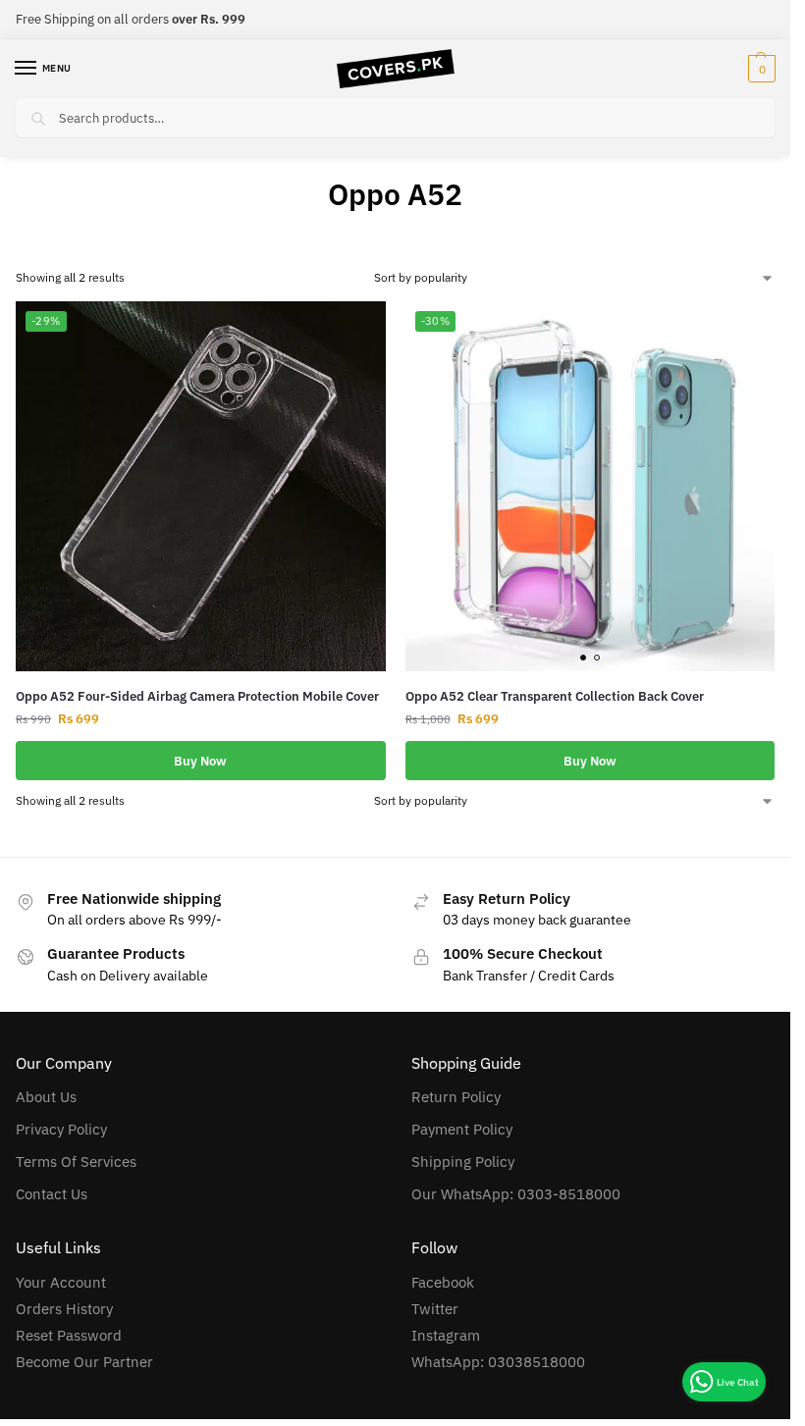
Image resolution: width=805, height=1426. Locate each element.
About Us (46, 1096)
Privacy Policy (61, 1129)
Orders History (64, 1308)
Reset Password (69, 1335)
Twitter (434, 1308)
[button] (759, 68)
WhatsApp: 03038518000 (498, 1361)
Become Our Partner (84, 1361)
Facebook (442, 1282)
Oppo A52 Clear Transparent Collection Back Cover (554, 696)
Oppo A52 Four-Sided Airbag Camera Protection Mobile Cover (197, 696)
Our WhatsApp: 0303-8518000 (515, 1194)
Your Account (61, 1282)
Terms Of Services (76, 1161)
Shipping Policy (462, 1161)
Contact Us (51, 1194)
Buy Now (200, 760)
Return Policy (456, 1096)
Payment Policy (461, 1129)
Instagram (445, 1335)
